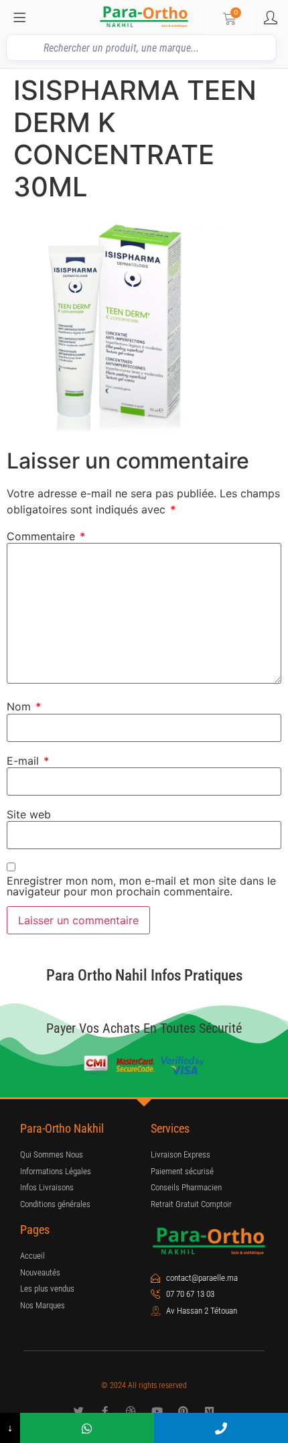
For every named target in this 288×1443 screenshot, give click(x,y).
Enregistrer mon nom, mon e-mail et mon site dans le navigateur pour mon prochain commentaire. (141, 886)
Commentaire (46, 536)
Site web (29, 814)
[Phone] (221, 1428)
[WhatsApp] (87, 1428)
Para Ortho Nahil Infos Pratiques (144, 975)
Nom (24, 706)
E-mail (28, 760)
